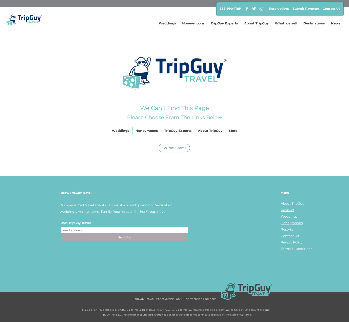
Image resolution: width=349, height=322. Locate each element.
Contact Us (331, 8)
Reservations (279, 8)
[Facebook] (246, 8)
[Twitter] (254, 8)
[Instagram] (261, 8)
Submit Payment (306, 8)
